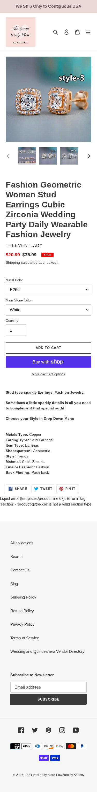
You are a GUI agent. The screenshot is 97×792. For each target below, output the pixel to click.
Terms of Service (24, 638)
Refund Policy (22, 611)
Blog (14, 583)
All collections (21, 543)
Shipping (13, 262)
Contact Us (19, 570)
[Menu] (88, 31)
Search (16, 556)
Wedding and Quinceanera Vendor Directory (47, 651)
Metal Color (14, 280)
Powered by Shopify (70, 775)
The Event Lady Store (40, 775)
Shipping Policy (23, 597)
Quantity (12, 321)
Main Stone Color (19, 300)
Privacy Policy (22, 624)
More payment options (48, 374)
